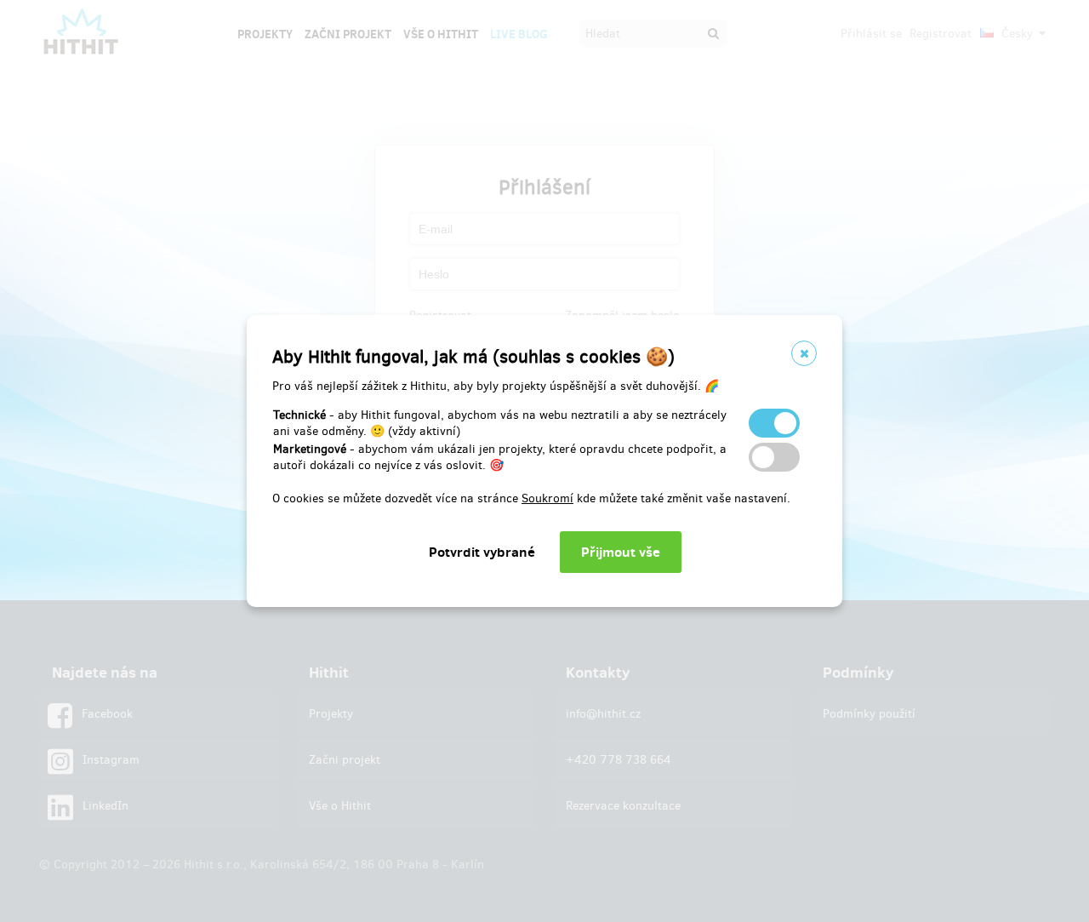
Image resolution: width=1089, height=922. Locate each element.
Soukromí (547, 498)
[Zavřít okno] (804, 353)
